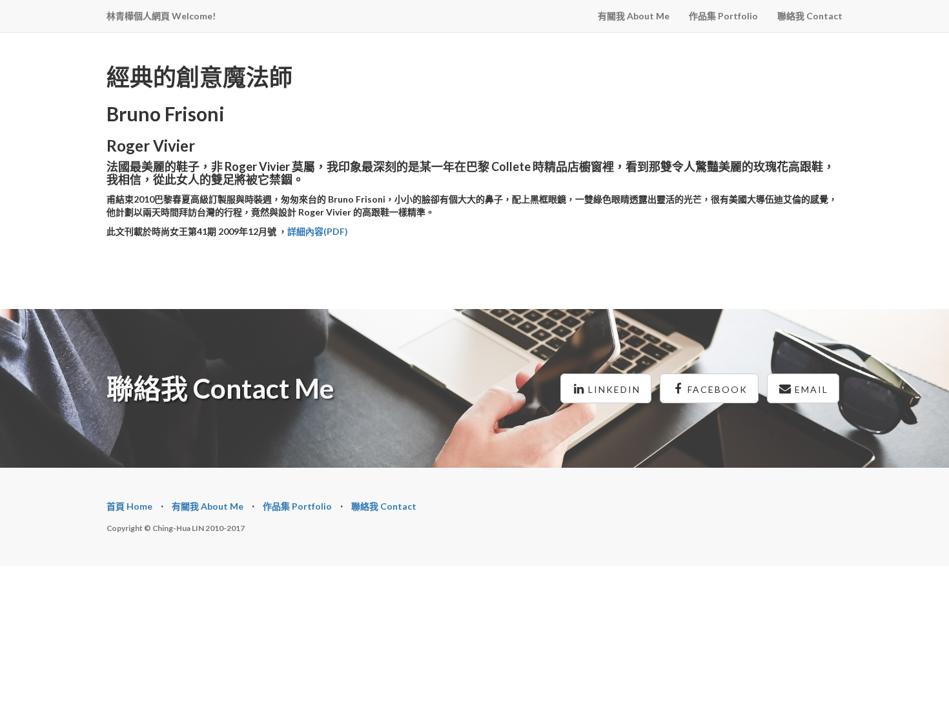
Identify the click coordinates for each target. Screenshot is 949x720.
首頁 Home (129, 506)
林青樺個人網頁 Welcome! (161, 15)
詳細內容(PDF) (317, 231)
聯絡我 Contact (809, 15)
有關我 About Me (633, 15)
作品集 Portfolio (723, 15)
